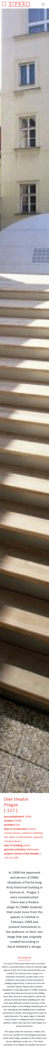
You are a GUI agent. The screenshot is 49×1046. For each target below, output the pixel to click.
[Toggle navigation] (43, 4)
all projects (24, 958)
